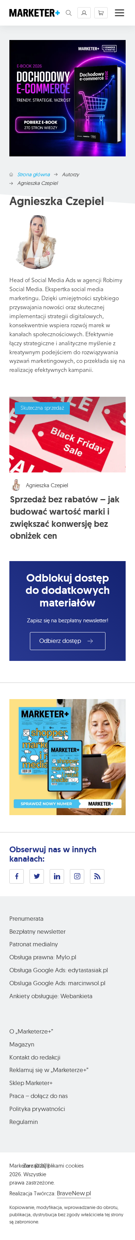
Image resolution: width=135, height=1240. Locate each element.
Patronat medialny (33, 944)
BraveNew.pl (74, 1193)
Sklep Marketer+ (31, 1082)
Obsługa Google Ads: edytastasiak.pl (58, 970)
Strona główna (33, 175)
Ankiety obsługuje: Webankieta (51, 996)
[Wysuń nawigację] (119, 13)
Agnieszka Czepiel (47, 485)
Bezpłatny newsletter (37, 931)
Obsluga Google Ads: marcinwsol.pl (57, 983)
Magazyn (21, 1044)
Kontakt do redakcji (34, 1057)
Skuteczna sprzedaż (42, 408)
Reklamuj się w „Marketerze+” (49, 1070)
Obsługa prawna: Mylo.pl (42, 957)
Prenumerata (26, 918)
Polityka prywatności (37, 1108)
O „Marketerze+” (31, 1031)
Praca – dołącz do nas (38, 1095)
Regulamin (23, 1121)
